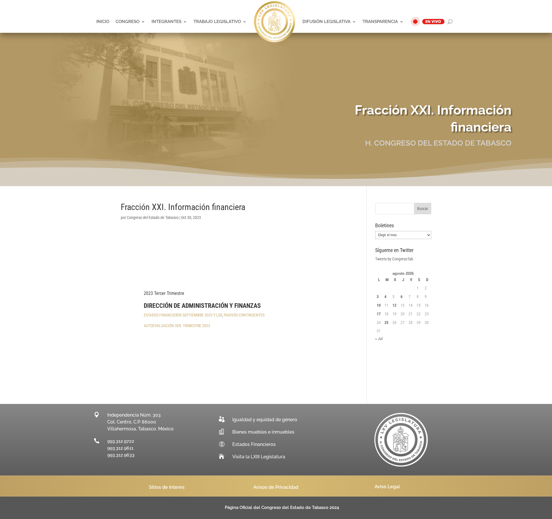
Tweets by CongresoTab (394, 259)
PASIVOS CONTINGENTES (244, 315)
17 (379, 314)
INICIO (102, 22)
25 (386, 322)
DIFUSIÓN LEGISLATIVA (326, 22)
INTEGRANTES (166, 22)
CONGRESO (127, 22)
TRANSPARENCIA (380, 22)
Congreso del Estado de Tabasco (153, 217)
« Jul (379, 338)
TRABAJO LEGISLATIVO (217, 22)
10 (379, 305)
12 (394, 305)
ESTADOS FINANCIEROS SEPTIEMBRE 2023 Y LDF (183, 315)
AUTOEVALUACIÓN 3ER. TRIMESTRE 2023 (177, 325)
